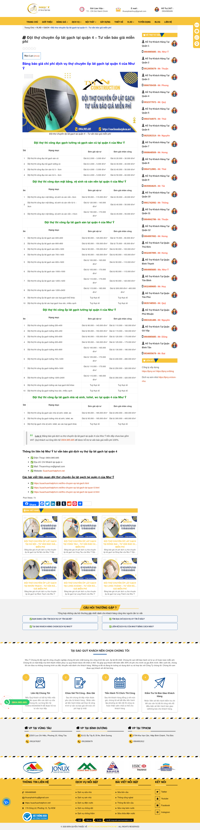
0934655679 (150, 353)
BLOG (157, 22)
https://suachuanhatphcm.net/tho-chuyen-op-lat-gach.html (61, 483)
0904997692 (150, 236)
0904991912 (138, 741)
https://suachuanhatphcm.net (103, 827)
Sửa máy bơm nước (125, 808)
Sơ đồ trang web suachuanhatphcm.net (119, 820)
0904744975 (150, 119)
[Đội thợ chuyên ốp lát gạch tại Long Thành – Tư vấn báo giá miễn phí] (120, 569)
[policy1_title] (82, 9)
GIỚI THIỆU (47, 22)
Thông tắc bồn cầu (125, 802)
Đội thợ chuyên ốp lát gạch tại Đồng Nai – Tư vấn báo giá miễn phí (119, 544)
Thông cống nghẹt (125, 797)
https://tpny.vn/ (149, 371)
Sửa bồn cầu (122, 792)
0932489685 (150, 286)
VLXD (130, 22)
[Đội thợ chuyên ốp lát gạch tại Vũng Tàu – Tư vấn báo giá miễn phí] (80, 527)
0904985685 (150, 52)
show (36, 56)
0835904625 (150, 186)
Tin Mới (99, 820)
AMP (79, 820)
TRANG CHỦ (32, 22)
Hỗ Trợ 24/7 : (167, 8)
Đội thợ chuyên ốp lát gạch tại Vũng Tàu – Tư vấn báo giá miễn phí (80, 544)
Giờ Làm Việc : (97, 8)
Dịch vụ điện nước (85, 802)
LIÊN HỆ (168, 22)
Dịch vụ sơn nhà (84, 797)
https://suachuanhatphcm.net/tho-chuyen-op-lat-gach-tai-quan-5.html (66, 487)
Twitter (164, 791)
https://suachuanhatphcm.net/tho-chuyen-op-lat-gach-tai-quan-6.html (66, 491)
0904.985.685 (67, 440)
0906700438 (150, 85)
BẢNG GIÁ (61, 22)
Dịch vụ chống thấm (86, 813)
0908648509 (150, 152)
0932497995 (150, 253)
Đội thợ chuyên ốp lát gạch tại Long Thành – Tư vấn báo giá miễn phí (120, 585)
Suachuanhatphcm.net (54, 470)
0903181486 (150, 320)
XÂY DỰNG (105, 22)
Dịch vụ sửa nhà (85, 792)
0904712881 (150, 169)
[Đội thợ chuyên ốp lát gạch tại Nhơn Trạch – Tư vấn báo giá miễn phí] (40, 569)
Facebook (165, 805)
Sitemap (89, 820)
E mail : (134, 8)
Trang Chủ (29, 27)
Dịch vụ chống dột (85, 808)
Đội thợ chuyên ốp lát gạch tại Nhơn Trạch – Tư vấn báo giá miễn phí (40, 585)
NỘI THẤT (90, 22)
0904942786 (150, 219)
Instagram (165, 812)
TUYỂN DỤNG (144, 22)
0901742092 (150, 203)
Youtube (164, 798)
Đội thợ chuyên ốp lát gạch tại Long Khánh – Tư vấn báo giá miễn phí (80, 585)
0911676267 (35, 741)
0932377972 (150, 102)
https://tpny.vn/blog (165, 371)
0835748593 (150, 303)
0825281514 (150, 135)
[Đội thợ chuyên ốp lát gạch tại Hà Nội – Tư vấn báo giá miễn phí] (40, 527)
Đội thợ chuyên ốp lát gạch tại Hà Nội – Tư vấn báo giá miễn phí (40, 544)
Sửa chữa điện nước (126, 813)
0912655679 (150, 69)
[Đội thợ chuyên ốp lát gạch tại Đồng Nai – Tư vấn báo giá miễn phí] (120, 527)
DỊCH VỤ (76, 22)
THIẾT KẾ (118, 22)
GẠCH (46, 27)
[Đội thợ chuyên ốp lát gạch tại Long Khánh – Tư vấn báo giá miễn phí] (80, 569)
